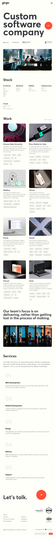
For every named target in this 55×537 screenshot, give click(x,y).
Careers (5, 517)
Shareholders (7, 521)
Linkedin (23, 517)
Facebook (24, 521)
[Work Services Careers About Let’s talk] (27, 3)
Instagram (24, 519)
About (5, 515)
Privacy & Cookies (8, 519)
